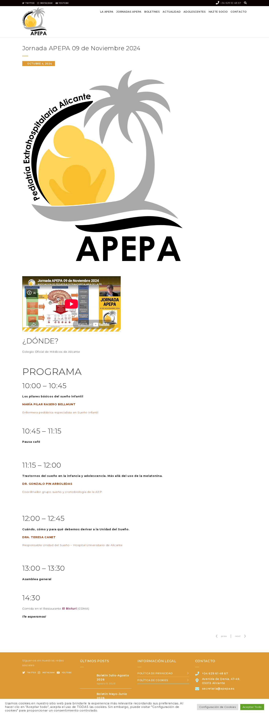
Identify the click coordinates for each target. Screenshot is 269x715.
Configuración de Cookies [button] (217, 706)
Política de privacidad (155, 673)
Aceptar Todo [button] (252, 706)
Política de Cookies (152, 680)
